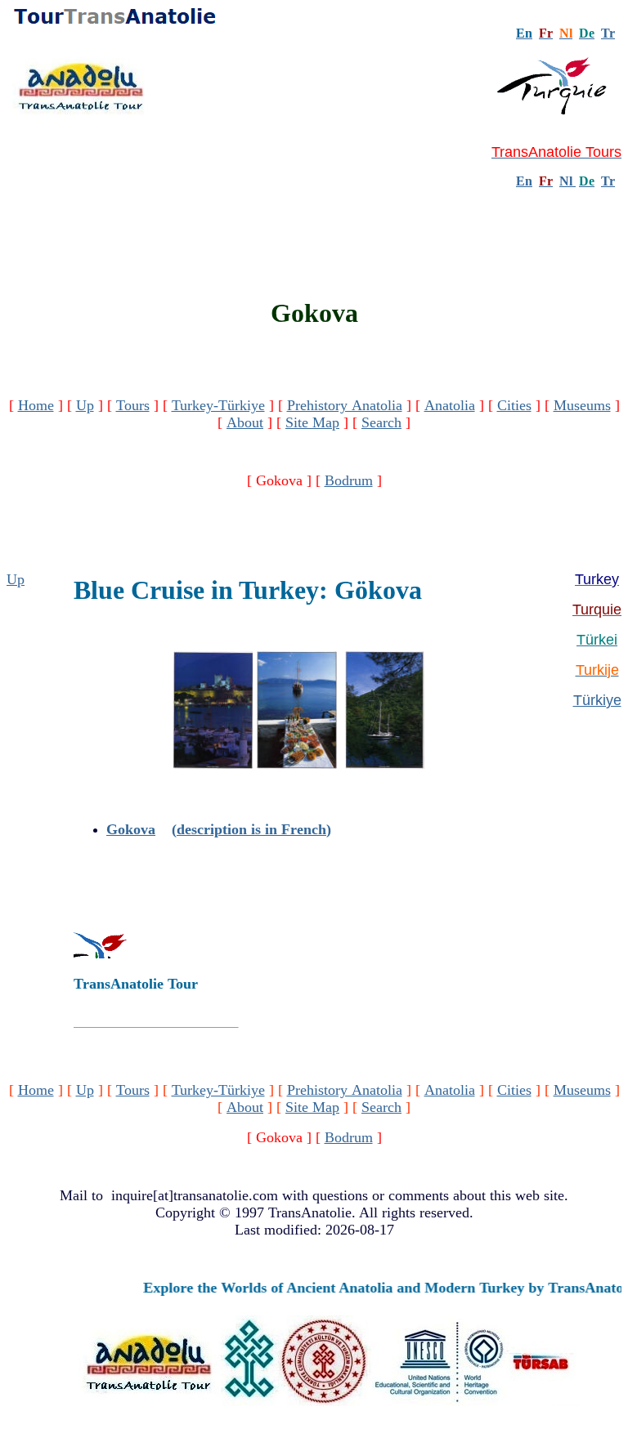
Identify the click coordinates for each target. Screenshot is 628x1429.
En (524, 181)
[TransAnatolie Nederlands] (574, 181)
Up (85, 405)
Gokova (130, 829)
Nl (565, 181)
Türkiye (597, 700)
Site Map (312, 422)
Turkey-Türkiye (218, 405)
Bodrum (349, 480)
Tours (133, 405)
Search (381, 422)
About (245, 422)
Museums (582, 405)
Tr (608, 33)
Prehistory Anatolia (344, 405)
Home (36, 405)
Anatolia (449, 405)
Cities (514, 405)
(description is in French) (251, 829)
